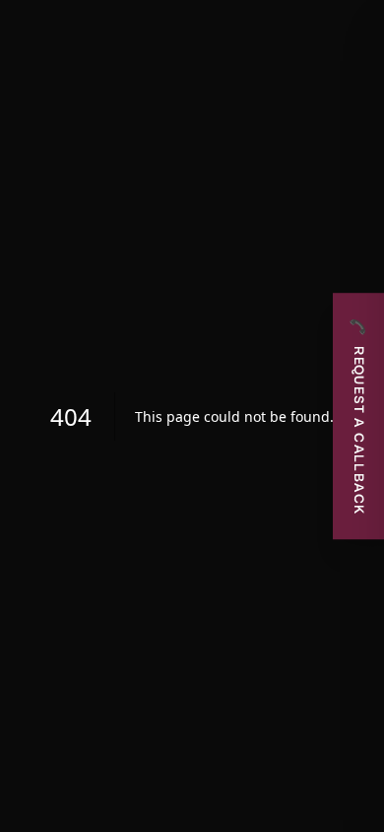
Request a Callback (358, 416)
